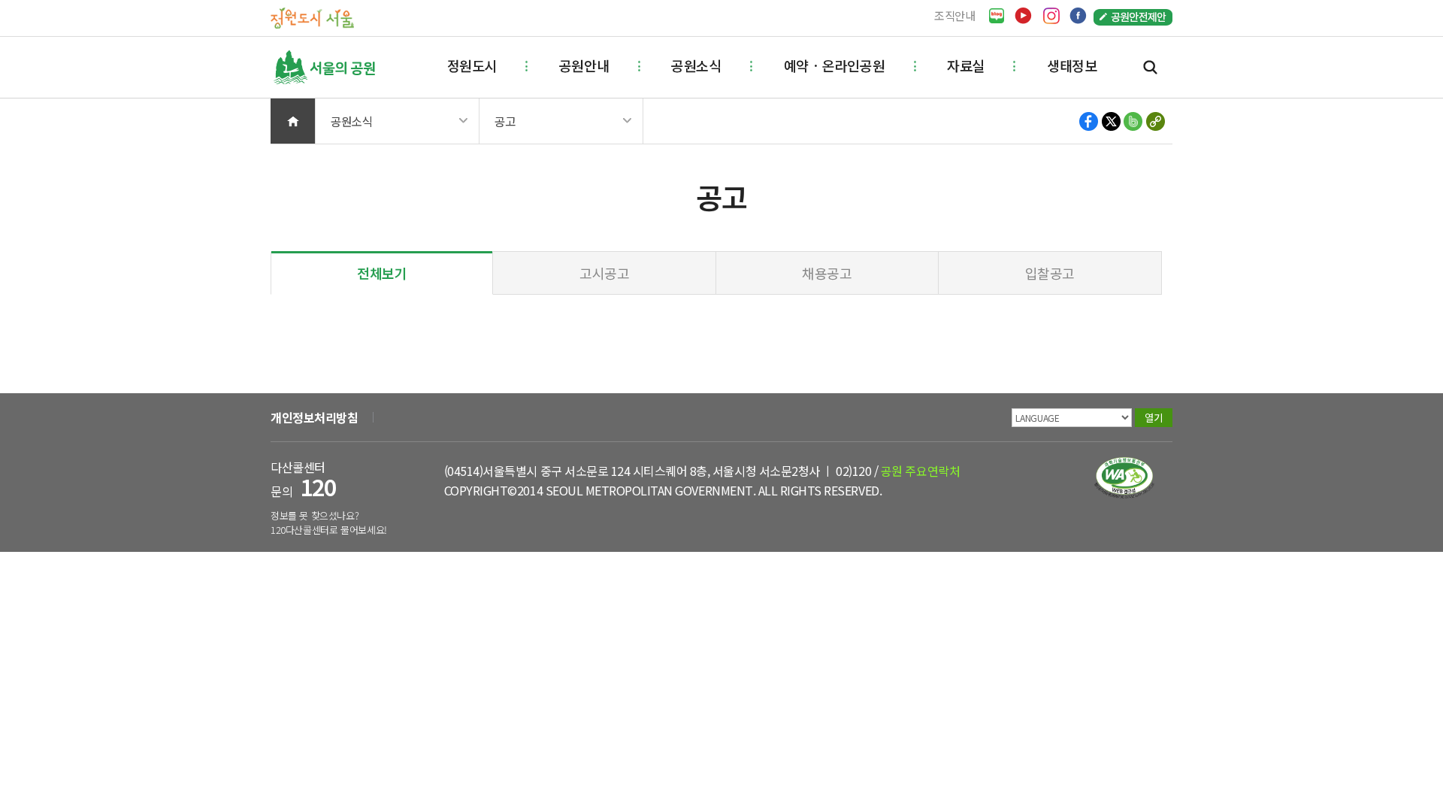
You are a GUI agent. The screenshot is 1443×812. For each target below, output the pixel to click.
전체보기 (382, 273)
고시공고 (604, 273)
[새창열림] (996, 16)
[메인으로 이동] (312, 17)
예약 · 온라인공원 (834, 65)
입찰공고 (1050, 273)
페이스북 (1078, 16)
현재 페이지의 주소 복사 (1155, 121)
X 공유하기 (1111, 121)
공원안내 (584, 65)
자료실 (966, 65)
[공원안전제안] (1133, 16)
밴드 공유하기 (1133, 121)
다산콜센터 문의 (303, 479)
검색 (1150, 67)
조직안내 (955, 15)
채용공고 (827, 273)
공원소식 (696, 65)
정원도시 (472, 65)
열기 (1153, 418)
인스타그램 (1051, 16)
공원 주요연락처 (920, 471)
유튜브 (1023, 16)
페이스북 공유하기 (1089, 121)
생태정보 (1072, 65)
